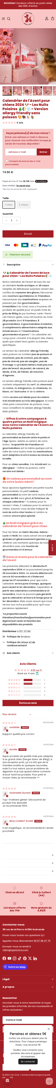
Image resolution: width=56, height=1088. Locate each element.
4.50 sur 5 (36, 670)
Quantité (7, 213)
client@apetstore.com (15, 950)
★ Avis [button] (52, 547)
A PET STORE (24, 631)
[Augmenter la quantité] (17, 220)
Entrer (43, 152)
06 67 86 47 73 (42, 940)
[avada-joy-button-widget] (7, 1080)
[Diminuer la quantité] (5, 220)
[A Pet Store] (28, 18)
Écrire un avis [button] (28, 703)
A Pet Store (14, 1075)
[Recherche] (10, 18)
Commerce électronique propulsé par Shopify (26, 1076)
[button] (9, 122)
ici (42, 935)
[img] (9, 722)
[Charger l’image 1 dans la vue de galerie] (28, 56)
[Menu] (3, 18)
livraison (25, 636)
